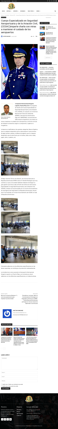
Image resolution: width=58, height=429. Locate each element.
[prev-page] (2, 348)
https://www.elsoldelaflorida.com (19, 312)
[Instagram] (50, 1)
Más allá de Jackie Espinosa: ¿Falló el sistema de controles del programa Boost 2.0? (48, 94)
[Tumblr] (25, 40)
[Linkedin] (21, 40)
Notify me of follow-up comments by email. (13, 384)
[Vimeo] (54, 1)
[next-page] (4, 348)
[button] (55, 11)
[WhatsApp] (28, 40)
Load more (48, 57)
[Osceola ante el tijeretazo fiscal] (42, 34)
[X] (52, 1)
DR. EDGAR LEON (43, 67)
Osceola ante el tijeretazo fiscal (34, 413)
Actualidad (7, 15)
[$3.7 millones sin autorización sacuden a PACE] (42, 28)
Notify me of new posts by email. (10, 386)
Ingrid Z (41, 71)
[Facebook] (48, 1)
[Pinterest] (18, 40)
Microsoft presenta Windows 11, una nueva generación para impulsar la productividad (9, 297)
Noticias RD (12, 15)
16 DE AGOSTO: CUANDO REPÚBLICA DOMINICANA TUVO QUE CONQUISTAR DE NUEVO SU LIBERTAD (48, 73)
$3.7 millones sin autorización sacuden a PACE (51, 28)
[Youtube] (56, 1)
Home (2, 15)
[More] (32, 40)
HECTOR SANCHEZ (6, 36)
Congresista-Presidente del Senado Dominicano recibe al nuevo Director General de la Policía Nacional (6, 340)
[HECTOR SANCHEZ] (2, 36)
